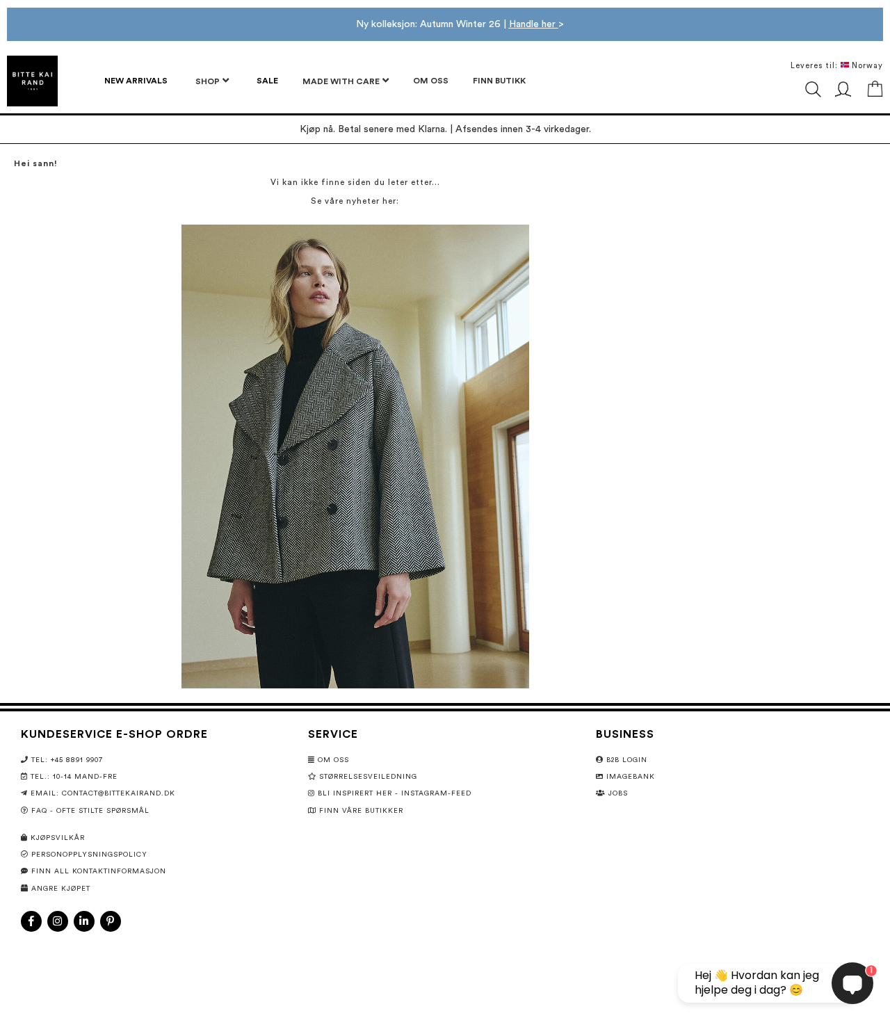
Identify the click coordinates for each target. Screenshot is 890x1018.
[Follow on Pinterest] (110, 921)
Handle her (533, 24)
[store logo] (32, 81)
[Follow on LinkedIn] (84, 921)
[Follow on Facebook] (31, 921)
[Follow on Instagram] (57, 921)
